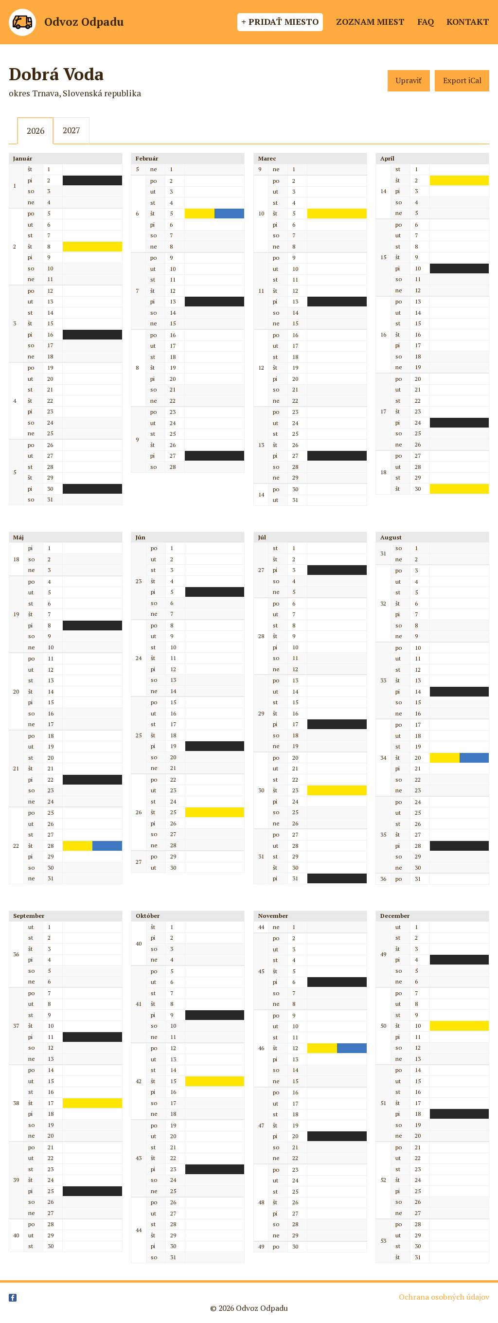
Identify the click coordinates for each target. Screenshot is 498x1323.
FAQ (425, 21)
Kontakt (467, 21)
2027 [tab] (71, 130)
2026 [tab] (35, 130)
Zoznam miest (370, 21)
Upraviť (409, 80)
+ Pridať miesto (280, 21)
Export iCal (462, 80)
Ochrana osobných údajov (444, 1297)
